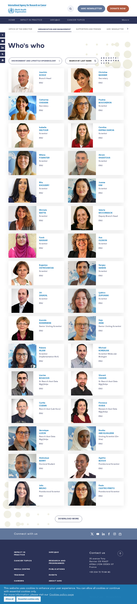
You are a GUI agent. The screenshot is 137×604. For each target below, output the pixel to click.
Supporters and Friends (88, 29)
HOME (12, 20)
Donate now (118, 8)
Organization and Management (54, 29)
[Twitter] (2, 34)
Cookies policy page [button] (61, 595)
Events (53, 575)
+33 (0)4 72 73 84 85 (99, 572)
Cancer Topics (76, 20)
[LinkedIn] (2, 47)
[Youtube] (2, 41)
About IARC (55, 581)
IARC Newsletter (115, 29)
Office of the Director (20, 29)
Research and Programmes (57, 562)
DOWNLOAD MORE (68, 518)
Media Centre (22, 569)
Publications (57, 569)
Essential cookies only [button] (28, 599)
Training (19, 575)
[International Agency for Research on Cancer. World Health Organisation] (27, 8)
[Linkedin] (103, 534)
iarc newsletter (91, 8)
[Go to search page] (70, 8)
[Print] (3, 60)
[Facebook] (109, 534)
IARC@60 (55, 20)
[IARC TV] (120, 534)
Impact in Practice (31, 20)
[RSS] (3, 54)
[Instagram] (114, 534)
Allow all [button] (10, 599)
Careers (19, 581)
